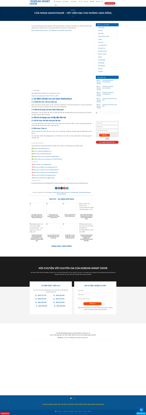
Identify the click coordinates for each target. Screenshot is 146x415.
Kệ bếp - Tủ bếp (102, 54)
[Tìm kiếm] (102, 1)
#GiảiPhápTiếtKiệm (74, 192)
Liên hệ (98, 1)
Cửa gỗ (100, 39)
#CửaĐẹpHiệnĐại (55, 192)
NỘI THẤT (101, 33)
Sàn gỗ (100, 57)
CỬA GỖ (100, 30)
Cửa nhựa (100, 42)
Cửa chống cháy (102, 45)
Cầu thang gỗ (101, 59)
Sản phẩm (73, 1)
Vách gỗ (100, 68)
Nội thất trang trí (102, 51)
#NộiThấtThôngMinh (61, 194)
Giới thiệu (65, 1)
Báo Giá (86, 1)
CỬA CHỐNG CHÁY (103, 36)
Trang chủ (58, 1)
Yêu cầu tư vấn (141, 413)
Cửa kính (100, 71)
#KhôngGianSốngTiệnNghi (84, 192)
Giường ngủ (101, 62)
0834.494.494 (5, 413)
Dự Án (80, 1)
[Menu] (56, 5)
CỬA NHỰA (101, 27)
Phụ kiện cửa (101, 48)
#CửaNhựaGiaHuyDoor (65, 192)
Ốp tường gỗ (101, 65)
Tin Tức (92, 1)
